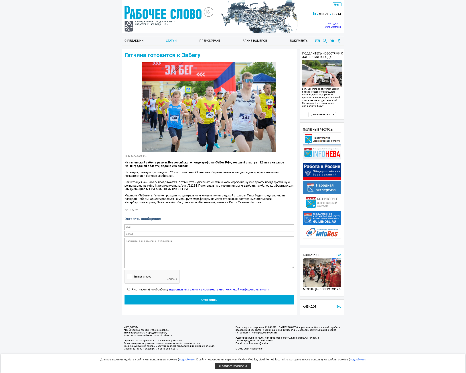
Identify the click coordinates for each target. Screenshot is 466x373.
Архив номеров (255, 40)
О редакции (134, 40)
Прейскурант (209, 40)
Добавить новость (322, 114)
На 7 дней (333, 23)
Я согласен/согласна (233, 366)
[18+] (163, 19)
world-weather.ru (333, 27)
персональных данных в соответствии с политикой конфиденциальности (219, 289)
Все (338, 255)
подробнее (186, 359)
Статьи (171, 40)
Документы (299, 40)
